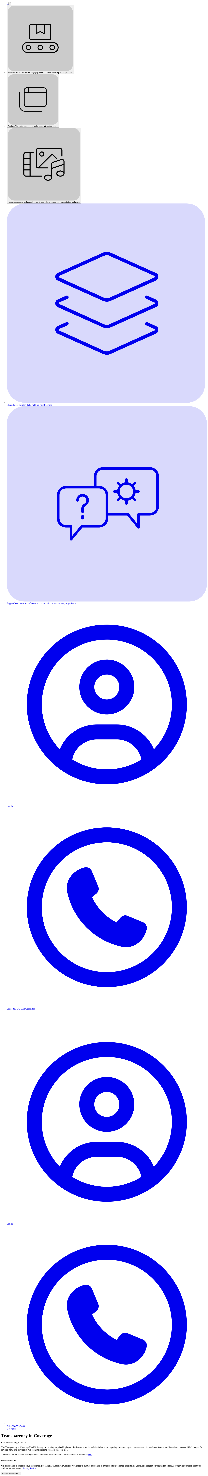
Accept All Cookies (10, 1473)
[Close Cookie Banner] (20, 1473)
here (90, 1454)
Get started (30, 1009)
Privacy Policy (29, 1468)
